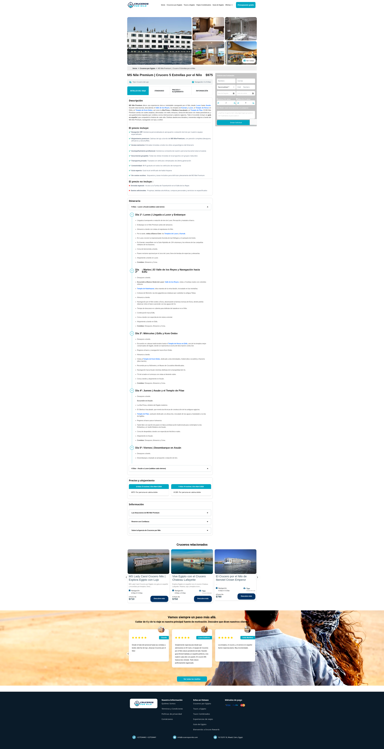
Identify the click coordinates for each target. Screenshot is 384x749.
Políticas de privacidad (172, 714)
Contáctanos (167, 719)
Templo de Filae (143, 414)
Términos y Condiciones (172, 709)
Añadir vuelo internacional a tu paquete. (234, 108)
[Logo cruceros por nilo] (137, 5)
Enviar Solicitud (236, 122)
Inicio (163, 5)
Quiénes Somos (169, 703)
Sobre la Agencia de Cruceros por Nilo (146, 530)
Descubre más (159, 598)
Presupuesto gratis (246, 5)
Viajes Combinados (203, 5)
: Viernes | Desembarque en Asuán (158, 447)
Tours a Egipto (189, 5)
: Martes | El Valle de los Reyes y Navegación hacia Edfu (167, 270)
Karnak (182, 233)
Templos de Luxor (171, 233)
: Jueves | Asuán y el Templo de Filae (159, 390)
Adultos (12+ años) (224, 99)
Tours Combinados (201, 714)
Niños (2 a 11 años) (244, 99)
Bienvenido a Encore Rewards (206, 729)
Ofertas (228, 5)
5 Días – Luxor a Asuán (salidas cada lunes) (147, 207)
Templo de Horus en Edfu (178, 343)
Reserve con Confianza (140, 521)
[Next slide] (257, 577)
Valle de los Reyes (172, 282)
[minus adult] (218, 103)
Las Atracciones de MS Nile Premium (145, 513)
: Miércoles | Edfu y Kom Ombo (156, 333)
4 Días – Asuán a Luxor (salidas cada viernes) (148, 468)
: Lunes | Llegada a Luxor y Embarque (160, 214)
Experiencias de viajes (203, 719)
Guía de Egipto (218, 5)
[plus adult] (234, 103)
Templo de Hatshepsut (145, 288)
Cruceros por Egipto (174, 5)
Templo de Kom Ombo (151, 359)
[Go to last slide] (126, 577)
